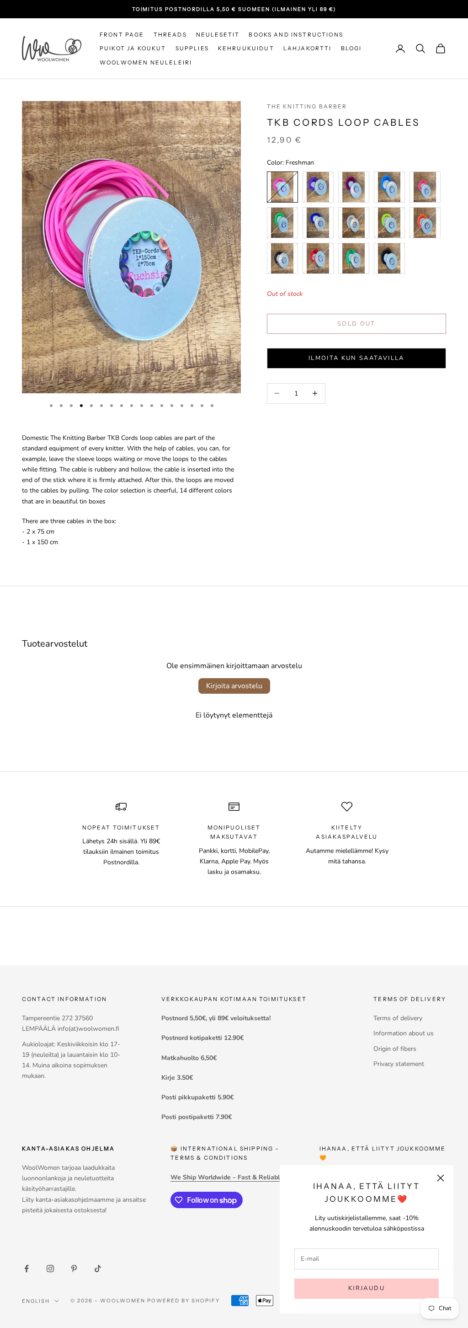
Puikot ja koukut (133, 48)
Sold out (356, 324)
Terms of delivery (397, 1018)
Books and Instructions (296, 34)
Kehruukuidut (246, 48)
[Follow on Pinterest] (74, 1268)
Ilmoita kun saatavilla (356, 358)
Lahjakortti (307, 48)
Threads (170, 34)
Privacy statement (398, 1064)
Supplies (192, 48)
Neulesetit (218, 34)
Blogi (351, 48)
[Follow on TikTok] (97, 1268)
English (36, 1301)
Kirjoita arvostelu (234, 686)
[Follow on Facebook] (26, 1268)
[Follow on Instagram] (50, 1268)
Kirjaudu (366, 1288)
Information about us (403, 1033)
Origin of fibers (394, 1048)
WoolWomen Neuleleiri (146, 62)
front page (122, 34)
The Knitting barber (307, 106)
